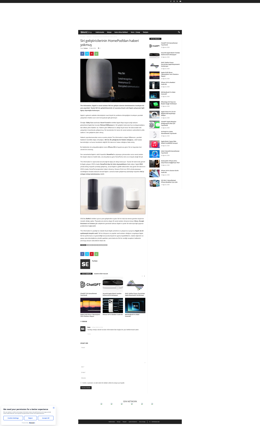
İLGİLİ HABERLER (86, 273)
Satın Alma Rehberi (121, 32)
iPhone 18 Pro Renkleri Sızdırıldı (113, 314)
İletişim (145, 32)
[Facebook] (171, 1)
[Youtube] (180, 1)
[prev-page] (142, 276)
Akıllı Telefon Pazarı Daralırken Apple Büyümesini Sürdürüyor (135, 294)
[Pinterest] (92, 54)
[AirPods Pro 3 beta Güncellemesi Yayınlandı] (154, 134)
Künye (109, 32)
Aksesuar (89, 36)
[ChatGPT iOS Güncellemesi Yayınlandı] (90, 284)
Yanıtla (89, 334)
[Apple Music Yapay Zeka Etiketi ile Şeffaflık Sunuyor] (154, 144)
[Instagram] (174, 1)
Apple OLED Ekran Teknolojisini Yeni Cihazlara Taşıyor (90, 315)
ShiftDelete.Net (156, 421)
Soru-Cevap (142, 421)
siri (95, 245)
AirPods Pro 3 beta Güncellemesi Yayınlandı (169, 132)
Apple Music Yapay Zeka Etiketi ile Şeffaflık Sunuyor (169, 142)
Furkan (86, 48)
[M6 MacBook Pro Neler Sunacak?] (135, 305)
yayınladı (86, 108)
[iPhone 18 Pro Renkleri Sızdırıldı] (113, 305)
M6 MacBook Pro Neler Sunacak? (132, 315)
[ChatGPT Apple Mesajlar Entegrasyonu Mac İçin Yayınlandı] (154, 124)
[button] (179, 32)
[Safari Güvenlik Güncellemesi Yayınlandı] (154, 154)
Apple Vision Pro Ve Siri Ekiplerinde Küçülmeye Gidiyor (168, 113)
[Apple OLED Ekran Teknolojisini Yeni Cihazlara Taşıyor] (90, 305)
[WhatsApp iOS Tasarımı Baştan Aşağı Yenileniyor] (154, 105)
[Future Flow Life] (156, 407)
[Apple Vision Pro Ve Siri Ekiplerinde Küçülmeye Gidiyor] (154, 114)
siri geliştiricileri (102, 245)
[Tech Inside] (135, 407)
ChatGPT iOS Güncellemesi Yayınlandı (88, 294)
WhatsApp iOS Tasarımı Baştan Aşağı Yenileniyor (169, 103)
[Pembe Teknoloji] (145, 407)
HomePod (90, 245)
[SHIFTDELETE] (105, 407)
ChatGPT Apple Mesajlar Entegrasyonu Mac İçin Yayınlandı (168, 123)
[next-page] (144, 276)
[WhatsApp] (96, 54)
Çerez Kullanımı (133, 421)
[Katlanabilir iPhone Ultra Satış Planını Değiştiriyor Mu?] (154, 163)
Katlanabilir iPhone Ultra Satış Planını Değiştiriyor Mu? (170, 162)
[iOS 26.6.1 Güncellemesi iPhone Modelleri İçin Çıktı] (154, 183)
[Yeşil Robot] (125, 407)
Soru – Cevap (135, 32)
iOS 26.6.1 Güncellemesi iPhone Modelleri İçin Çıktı (169, 181)
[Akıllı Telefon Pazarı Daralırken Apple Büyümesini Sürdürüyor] (135, 284)
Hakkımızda (100, 32)
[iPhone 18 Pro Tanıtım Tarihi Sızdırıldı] (154, 173)
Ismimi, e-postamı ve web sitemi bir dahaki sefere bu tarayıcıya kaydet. (103, 383)
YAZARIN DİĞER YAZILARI (101, 273)
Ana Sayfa (82, 36)
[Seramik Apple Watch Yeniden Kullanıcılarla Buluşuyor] (113, 284)
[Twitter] (177, 1)
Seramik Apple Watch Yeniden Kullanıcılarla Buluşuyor (112, 294)
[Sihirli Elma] (115, 407)
